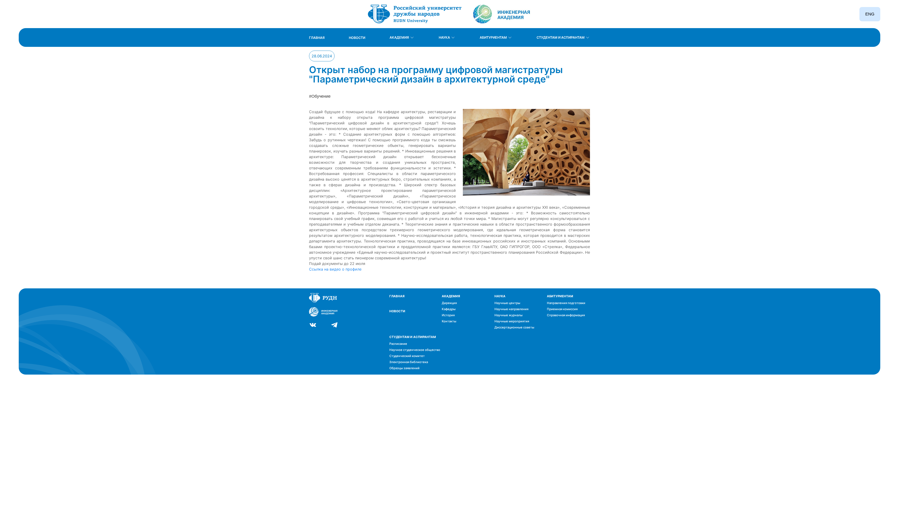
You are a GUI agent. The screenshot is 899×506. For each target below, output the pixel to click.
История (448, 315)
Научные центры (507, 303)
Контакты (449, 321)
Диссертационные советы (514, 327)
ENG (869, 14)
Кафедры (449, 309)
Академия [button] (399, 37)
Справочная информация (566, 315)
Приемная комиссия (562, 309)
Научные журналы (508, 315)
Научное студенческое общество (414, 350)
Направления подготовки (566, 303)
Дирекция (449, 303)
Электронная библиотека (408, 362)
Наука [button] (444, 37)
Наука (499, 296)
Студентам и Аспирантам (412, 337)
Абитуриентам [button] (493, 37)
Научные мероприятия (511, 321)
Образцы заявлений (404, 368)
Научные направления (511, 309)
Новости (357, 38)
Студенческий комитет (407, 356)
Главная (317, 38)
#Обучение (320, 96)
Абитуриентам (560, 296)
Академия (451, 296)
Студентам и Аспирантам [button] (561, 37)
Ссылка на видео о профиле (335, 269)
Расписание (398, 344)
